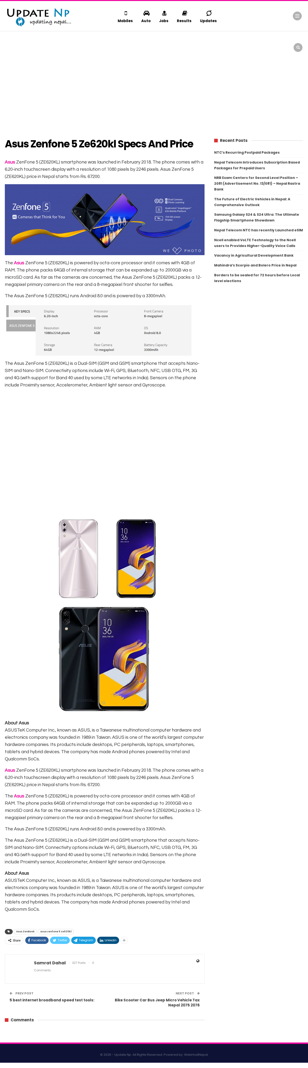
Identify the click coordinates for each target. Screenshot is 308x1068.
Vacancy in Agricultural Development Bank (254, 255)
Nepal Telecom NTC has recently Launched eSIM (258, 230)
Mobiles (125, 20)
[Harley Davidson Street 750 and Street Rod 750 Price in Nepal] (242, 44)
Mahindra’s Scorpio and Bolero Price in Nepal (255, 265)
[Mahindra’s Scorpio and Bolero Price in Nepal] (91, 44)
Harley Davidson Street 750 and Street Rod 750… (278, 41)
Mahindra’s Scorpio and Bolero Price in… (125, 41)
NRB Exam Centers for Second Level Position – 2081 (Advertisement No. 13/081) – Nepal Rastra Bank (257, 183)
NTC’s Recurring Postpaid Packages (247, 152)
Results (184, 20)
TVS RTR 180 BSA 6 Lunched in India (203, 41)
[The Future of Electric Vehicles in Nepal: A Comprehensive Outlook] (15, 44)
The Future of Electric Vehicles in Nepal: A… (48, 41)
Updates (208, 20)
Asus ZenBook (25, 931)
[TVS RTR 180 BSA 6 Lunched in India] (166, 44)
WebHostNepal (196, 1054)
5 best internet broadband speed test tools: (52, 1000)
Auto (146, 20)
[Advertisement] (154, 93)
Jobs (163, 20)
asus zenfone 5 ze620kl (55, 931)
